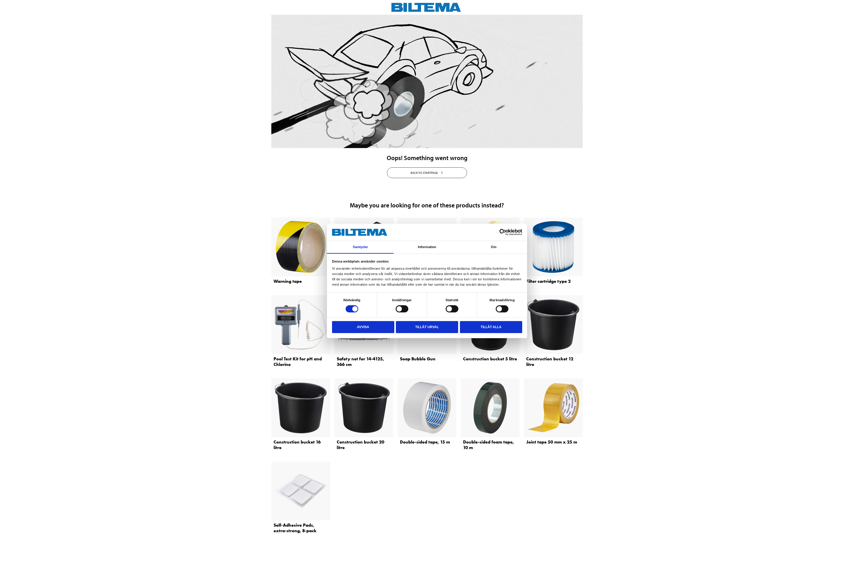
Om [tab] (493, 247)
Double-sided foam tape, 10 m (488, 444)
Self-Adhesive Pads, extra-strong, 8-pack (295, 528)
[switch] (402, 308)
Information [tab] (427, 247)
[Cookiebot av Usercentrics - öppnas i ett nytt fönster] (502, 232)
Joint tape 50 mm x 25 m (551, 442)
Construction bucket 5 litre (490, 359)
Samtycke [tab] (360, 247)
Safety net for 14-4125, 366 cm (360, 361)
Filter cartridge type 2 (548, 281)
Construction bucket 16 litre (297, 444)
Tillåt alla (491, 327)
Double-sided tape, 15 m (425, 442)
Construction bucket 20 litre (360, 444)
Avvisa (363, 327)
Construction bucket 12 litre (549, 361)
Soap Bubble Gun (417, 359)
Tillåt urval (427, 327)
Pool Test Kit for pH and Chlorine (298, 361)
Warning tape (288, 281)
